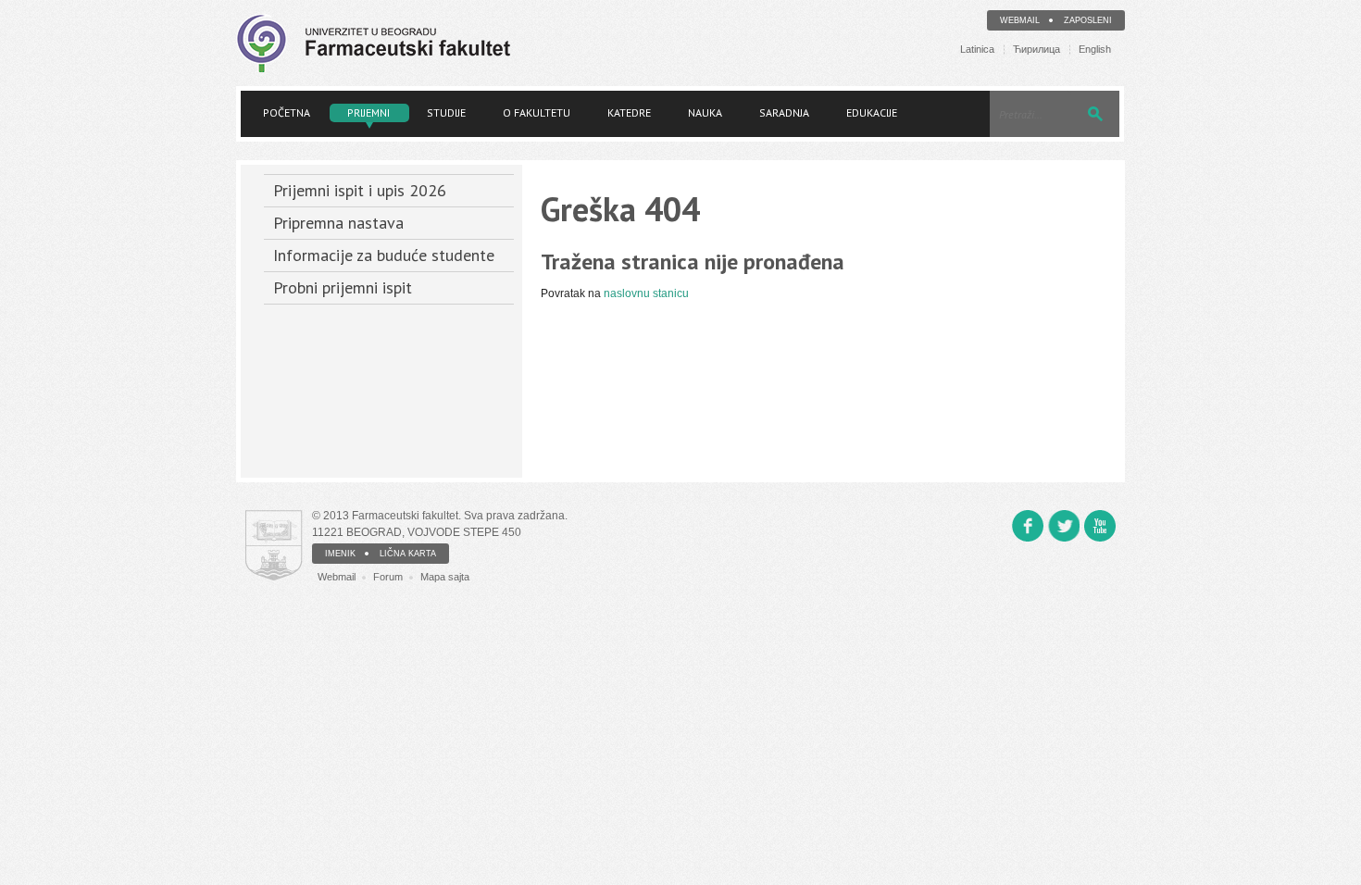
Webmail (1020, 20)
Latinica (977, 49)
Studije (446, 112)
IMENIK (340, 553)
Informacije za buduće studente (383, 255)
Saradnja (784, 112)
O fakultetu (536, 112)
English (1095, 49)
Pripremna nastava (338, 222)
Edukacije (871, 112)
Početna (286, 112)
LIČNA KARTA (408, 553)
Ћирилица (1036, 49)
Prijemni (368, 112)
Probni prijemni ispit (342, 287)
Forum (388, 576)
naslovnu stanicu (646, 293)
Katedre (629, 112)
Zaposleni (1088, 20)
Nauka (705, 112)
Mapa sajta (444, 576)
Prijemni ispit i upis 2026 (359, 190)
